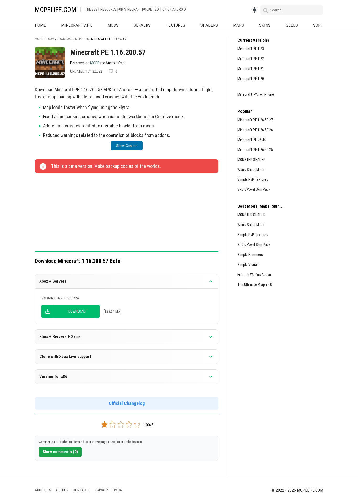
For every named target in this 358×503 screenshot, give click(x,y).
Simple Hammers (250, 255)
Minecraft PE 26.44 (251, 140)
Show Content (126, 146)
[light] (254, 10)
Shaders (209, 25)
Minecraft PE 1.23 (250, 49)
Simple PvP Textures (252, 179)
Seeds (292, 25)
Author (62, 490)
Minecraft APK (76, 25)
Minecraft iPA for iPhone (255, 94)
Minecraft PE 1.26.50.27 (255, 120)
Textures (175, 25)
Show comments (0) (60, 451)
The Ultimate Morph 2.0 (254, 284)
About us (43, 490)
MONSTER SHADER (251, 160)
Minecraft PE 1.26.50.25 (255, 150)
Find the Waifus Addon (254, 274)
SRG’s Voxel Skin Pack (253, 189)
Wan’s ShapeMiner (250, 170)
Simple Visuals (248, 265)
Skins (264, 25)
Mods (112, 25)
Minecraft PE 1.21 (250, 69)
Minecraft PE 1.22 (250, 59)
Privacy (102, 490)
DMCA (117, 490)
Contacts (81, 490)
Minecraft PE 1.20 (250, 79)
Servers (142, 25)
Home (40, 25)
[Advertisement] (126, 212)
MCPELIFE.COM (55, 10)
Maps (238, 25)
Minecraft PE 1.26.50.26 (255, 130)
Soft (318, 25)
